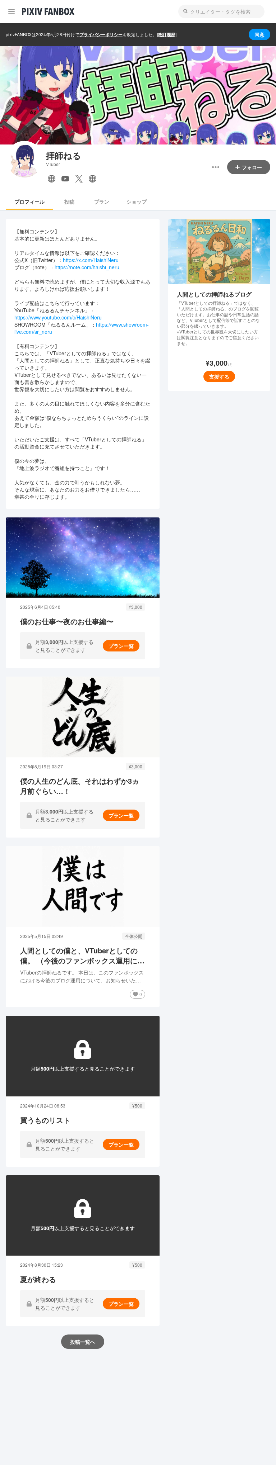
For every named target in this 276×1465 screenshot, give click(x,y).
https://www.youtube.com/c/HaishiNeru (58, 317)
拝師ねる (63, 155)
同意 (259, 34)
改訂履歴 (166, 34)
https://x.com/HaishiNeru (91, 260)
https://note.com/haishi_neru (87, 267)
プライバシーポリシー (101, 34)
